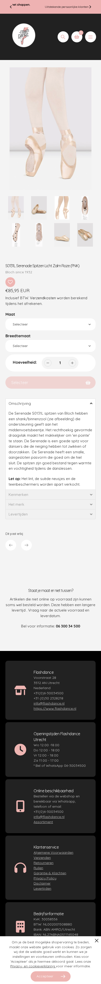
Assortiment (43, 822)
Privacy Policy (45, 878)
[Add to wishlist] (10, 282)
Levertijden (42, 888)
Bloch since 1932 (18, 272)
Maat (10, 314)
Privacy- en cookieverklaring (33, 966)
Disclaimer (42, 883)
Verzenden (42, 857)
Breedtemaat (18, 335)
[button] (50, 403)
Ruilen (38, 868)
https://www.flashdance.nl (55, 708)
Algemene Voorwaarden (53, 852)
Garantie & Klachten (50, 873)
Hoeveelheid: (25, 362)
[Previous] (11, 6)
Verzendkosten (43, 298)
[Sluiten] (97, 940)
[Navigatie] (90, 36)
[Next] (90, 6)
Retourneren (43, 863)
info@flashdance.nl (49, 703)
